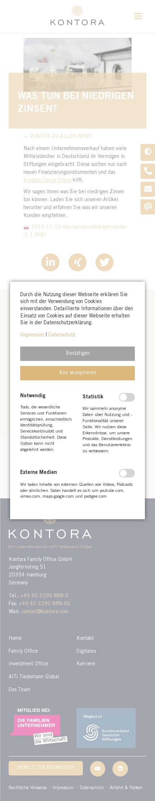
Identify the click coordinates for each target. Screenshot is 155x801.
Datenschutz (61, 335)
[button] (77, 354)
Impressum (32, 335)
